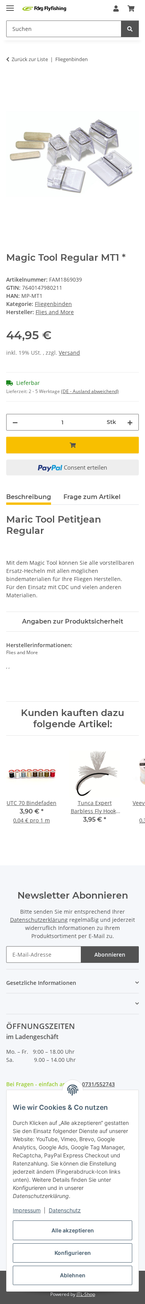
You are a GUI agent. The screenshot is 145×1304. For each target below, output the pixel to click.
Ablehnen (72, 1275)
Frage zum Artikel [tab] (92, 497)
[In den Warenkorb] (12, 83)
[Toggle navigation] (10, 5)
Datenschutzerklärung (39, 919)
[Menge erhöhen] (129, 422)
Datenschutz (65, 1210)
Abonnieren (109, 954)
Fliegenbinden (53, 304)
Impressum (27, 1210)
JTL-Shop (86, 1294)
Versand (69, 352)
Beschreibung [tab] (28, 497)
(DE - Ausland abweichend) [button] (90, 391)
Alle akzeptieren (72, 1230)
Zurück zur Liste (30, 59)
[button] (116, 8)
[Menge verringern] (15, 422)
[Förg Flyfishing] (44, 8)
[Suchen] (130, 29)
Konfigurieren (73, 1252)
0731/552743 (98, 1084)
